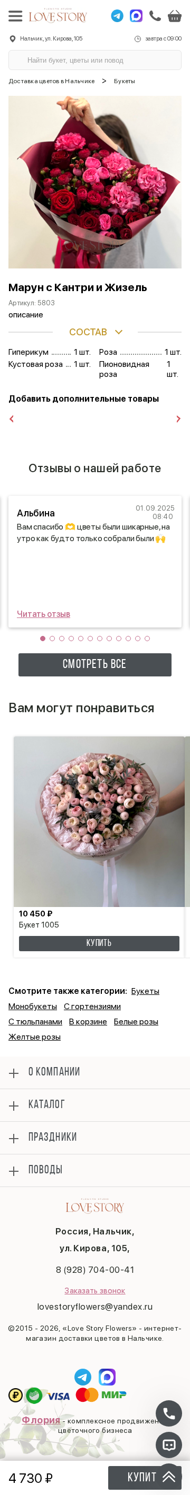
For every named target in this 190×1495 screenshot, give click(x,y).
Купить (145, 1478)
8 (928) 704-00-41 (95, 1269)
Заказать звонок (94, 1290)
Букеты (145, 991)
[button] (42, 638)
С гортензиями (92, 1006)
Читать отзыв (43, 614)
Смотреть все (95, 665)
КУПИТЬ (99, 944)
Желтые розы (34, 1037)
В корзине (88, 1021)
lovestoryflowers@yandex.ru (95, 1306)
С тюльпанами (35, 1021)
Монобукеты (32, 1006)
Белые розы (136, 1021)
